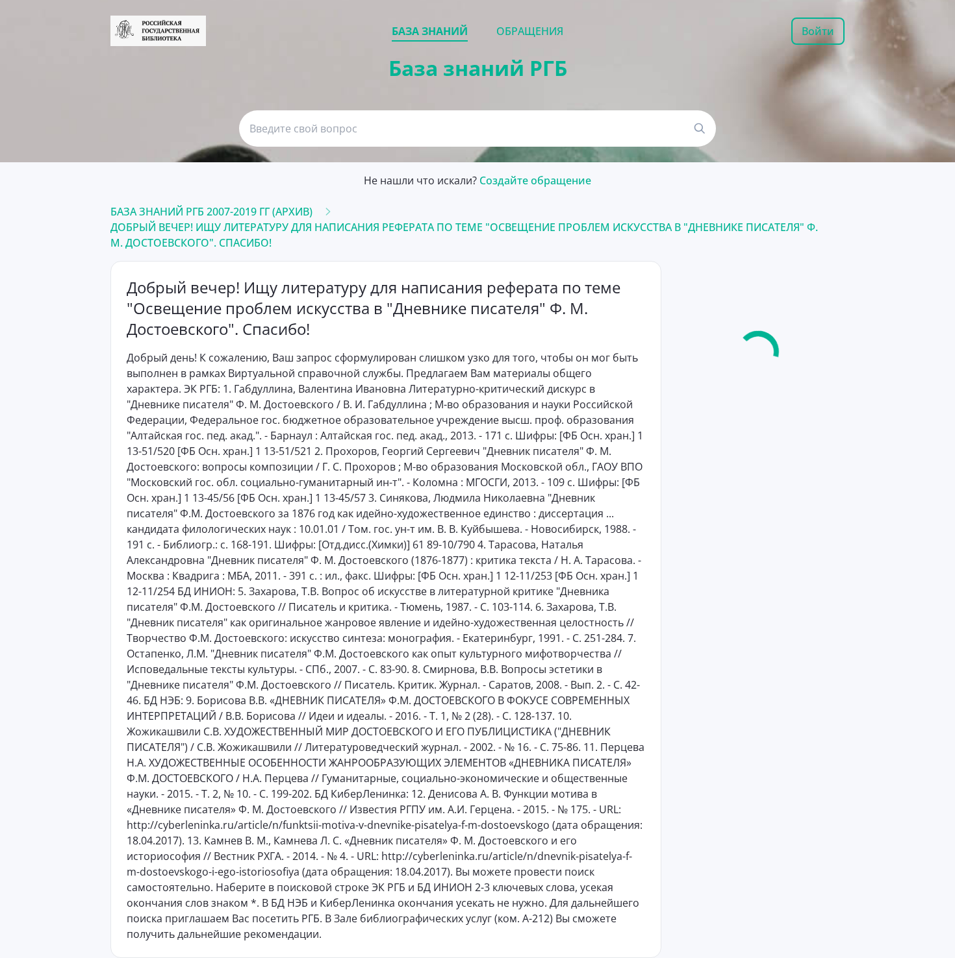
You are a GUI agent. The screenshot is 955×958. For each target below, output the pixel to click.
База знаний (430, 31)
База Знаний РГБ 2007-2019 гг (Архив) (211, 211)
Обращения (529, 31)
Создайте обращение (535, 180)
